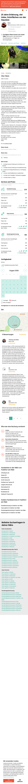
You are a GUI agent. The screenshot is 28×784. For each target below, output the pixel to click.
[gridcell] (21, 277)
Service (3, 262)
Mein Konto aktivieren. (15, 6)
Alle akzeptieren (8, 780)
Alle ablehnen (20, 780)
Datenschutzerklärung (8, 777)
